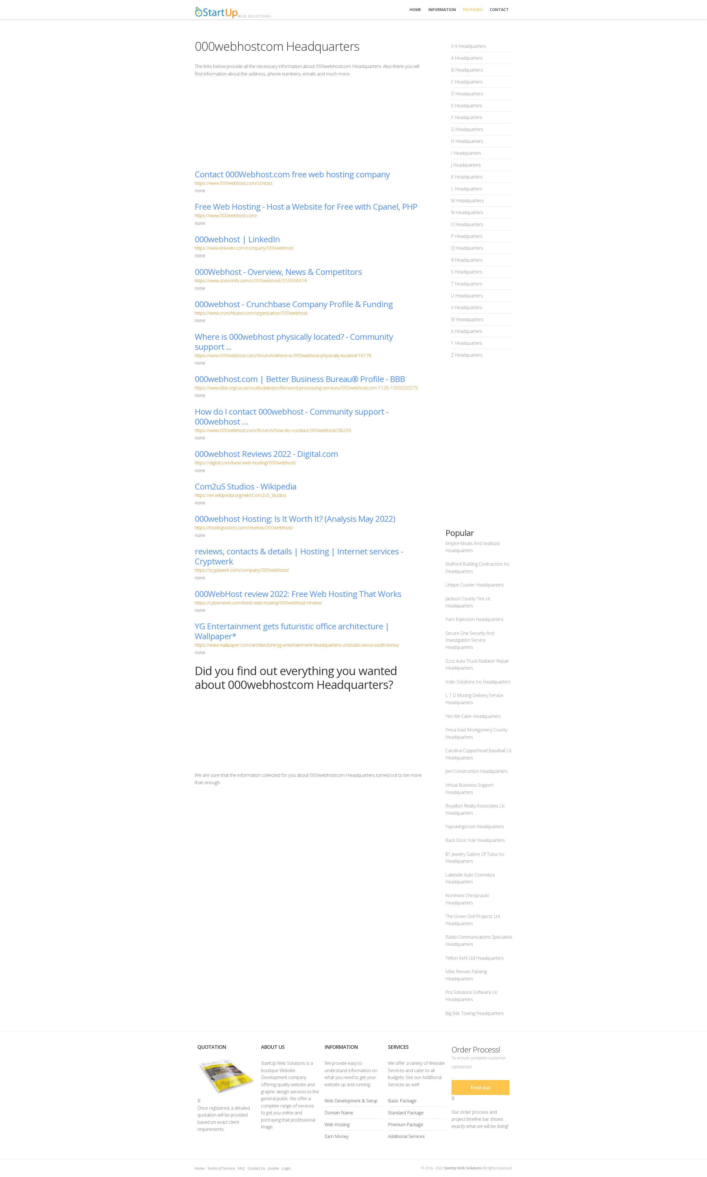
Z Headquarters (466, 355)
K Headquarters (466, 177)
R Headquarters (466, 260)
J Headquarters (466, 165)
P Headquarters (466, 236)
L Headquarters (466, 189)
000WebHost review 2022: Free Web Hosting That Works (298, 593)
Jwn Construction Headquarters (476, 771)
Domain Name (339, 1113)
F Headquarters (466, 117)
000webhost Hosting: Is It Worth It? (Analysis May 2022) (295, 518)
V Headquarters (466, 307)
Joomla (273, 1168)
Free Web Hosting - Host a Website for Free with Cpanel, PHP (306, 206)
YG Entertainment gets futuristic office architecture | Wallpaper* (292, 631)
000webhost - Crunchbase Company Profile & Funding (294, 304)
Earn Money (337, 1136)
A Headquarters (466, 58)
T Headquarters (466, 284)
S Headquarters (466, 272)
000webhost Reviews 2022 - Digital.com (266, 453)
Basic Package (402, 1101)
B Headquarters (467, 70)
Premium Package (405, 1124)
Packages (472, 9)
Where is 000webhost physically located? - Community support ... (294, 341)
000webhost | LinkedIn (237, 239)
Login (286, 1168)
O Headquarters (467, 224)
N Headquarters (467, 212)
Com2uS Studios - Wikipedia (245, 486)
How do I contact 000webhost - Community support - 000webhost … (291, 416)
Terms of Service (221, 1168)
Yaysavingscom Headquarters (474, 826)
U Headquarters (467, 296)
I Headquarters (466, 153)
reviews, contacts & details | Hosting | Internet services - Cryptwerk (299, 556)
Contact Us (256, 1168)
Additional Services (406, 1136)
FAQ (241, 1168)
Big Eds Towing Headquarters (474, 1013)
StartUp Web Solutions (462, 1167)
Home (200, 1168)
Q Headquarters (467, 248)
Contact (499, 9)
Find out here (480, 1089)
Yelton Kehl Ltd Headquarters (474, 958)
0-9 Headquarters (468, 46)
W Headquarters (467, 319)
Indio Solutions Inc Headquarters (478, 682)
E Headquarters (466, 105)
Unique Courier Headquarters (474, 585)
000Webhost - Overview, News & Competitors (278, 271)
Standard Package (406, 1113)
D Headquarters (467, 94)
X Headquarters (466, 331)
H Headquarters (467, 141)
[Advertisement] (309, 123)
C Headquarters (466, 82)
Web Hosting (337, 1124)
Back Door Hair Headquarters (475, 840)
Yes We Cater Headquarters (473, 716)
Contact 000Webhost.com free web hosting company (292, 174)
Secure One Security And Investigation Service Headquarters (469, 640)
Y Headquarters (466, 343)
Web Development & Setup (351, 1101)
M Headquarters (467, 201)
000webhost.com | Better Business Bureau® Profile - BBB (300, 379)
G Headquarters (467, 129)
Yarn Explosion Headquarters (474, 619)
